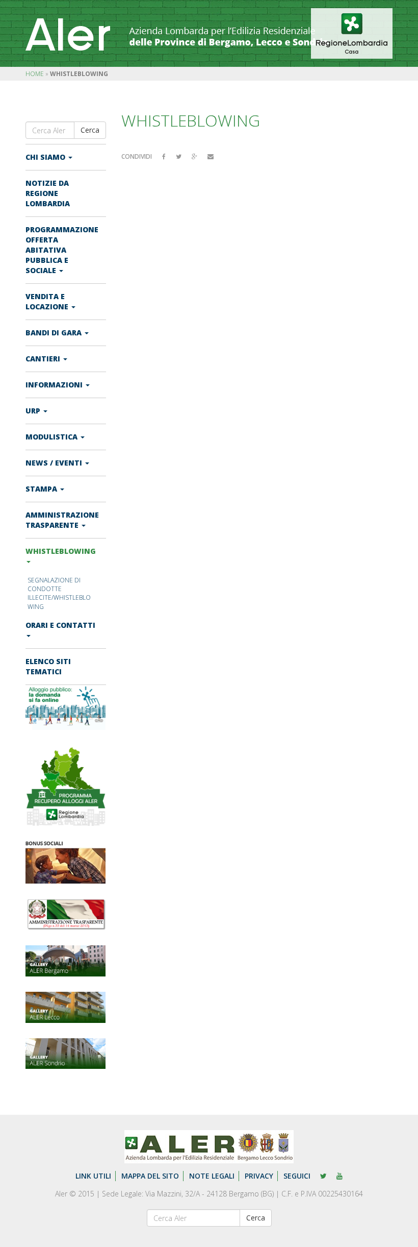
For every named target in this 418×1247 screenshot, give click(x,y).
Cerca (90, 130)
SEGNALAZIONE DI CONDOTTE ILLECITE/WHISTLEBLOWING (59, 593)
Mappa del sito (150, 1176)
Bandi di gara (54, 332)
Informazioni (55, 384)
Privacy (259, 1176)
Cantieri (43, 358)
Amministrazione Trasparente (62, 520)
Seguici (296, 1176)
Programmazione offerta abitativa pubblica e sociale (61, 250)
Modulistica (52, 437)
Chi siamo (46, 157)
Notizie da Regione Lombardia (47, 193)
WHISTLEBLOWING (60, 551)
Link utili (93, 1176)
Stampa (42, 489)
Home (34, 73)
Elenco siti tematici (48, 666)
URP (33, 410)
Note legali (211, 1176)
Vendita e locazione (47, 301)
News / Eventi (54, 463)
